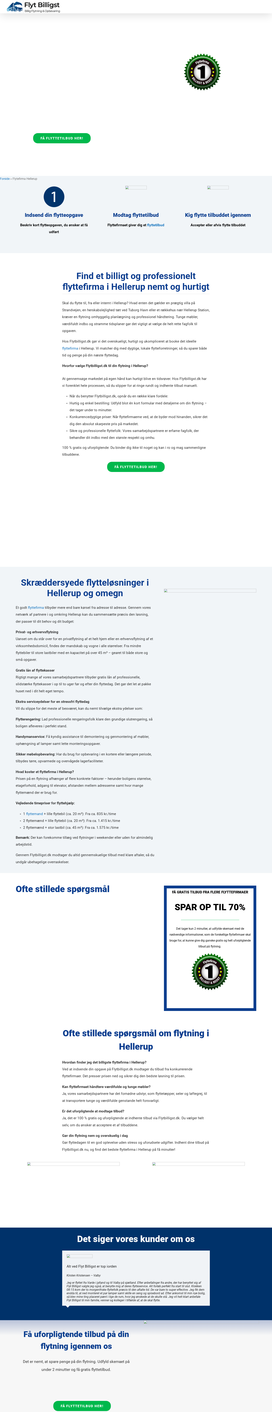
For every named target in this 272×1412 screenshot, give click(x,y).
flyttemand (34, 814)
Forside (5, 179)
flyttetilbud (155, 225)
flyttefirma (70, 348)
